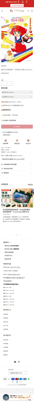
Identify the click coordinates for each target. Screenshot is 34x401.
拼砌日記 (5, 322)
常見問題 (5, 343)
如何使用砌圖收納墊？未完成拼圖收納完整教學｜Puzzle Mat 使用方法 (16, 211)
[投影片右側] (20, 235)
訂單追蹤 (5, 347)
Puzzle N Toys (15, 384)
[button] (2, 11)
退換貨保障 (8, 259)
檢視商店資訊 (6, 135)
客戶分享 (5, 325)
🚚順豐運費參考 (6, 110)
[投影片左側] (13, 235)
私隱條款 (5, 329)
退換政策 (5, 351)
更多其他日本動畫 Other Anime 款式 (13, 159)
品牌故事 (5, 314)
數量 (2, 80)
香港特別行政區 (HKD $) (16, 373)
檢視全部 (30, 184)
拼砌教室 (5, 318)
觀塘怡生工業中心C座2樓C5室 (15, 277)
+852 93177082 (15, 267)
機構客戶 (5, 355)
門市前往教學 (7, 281)
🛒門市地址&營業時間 (17, 5)
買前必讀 (5, 340)
